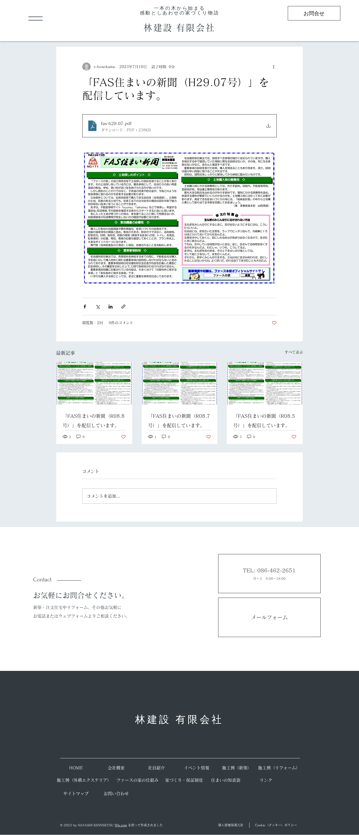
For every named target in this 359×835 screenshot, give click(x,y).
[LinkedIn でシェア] (110, 306)
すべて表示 (294, 352)
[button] (35, 18)
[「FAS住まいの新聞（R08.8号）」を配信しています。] (94, 383)
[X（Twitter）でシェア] (97, 306)
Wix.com (121, 825)
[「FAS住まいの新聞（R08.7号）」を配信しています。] (180, 383)
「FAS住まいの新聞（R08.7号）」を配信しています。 (179, 421)
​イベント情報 (196, 768)
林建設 (159, 27)
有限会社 (196, 27)
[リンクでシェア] (123, 306)
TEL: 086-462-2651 (269, 570)
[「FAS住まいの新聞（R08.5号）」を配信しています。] (265, 383)
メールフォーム (269, 617)
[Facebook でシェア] (84, 306)
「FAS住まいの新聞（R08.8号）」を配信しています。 (94, 421)
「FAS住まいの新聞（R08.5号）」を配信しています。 (264, 421)
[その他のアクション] (273, 67)
